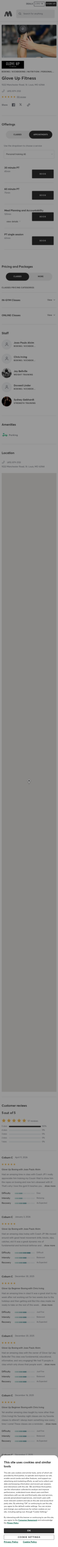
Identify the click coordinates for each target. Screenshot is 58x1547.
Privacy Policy (13, 1523)
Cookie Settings (29, 1537)
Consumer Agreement (27, 1520)
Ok (29, 1531)
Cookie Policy (30, 1542)
